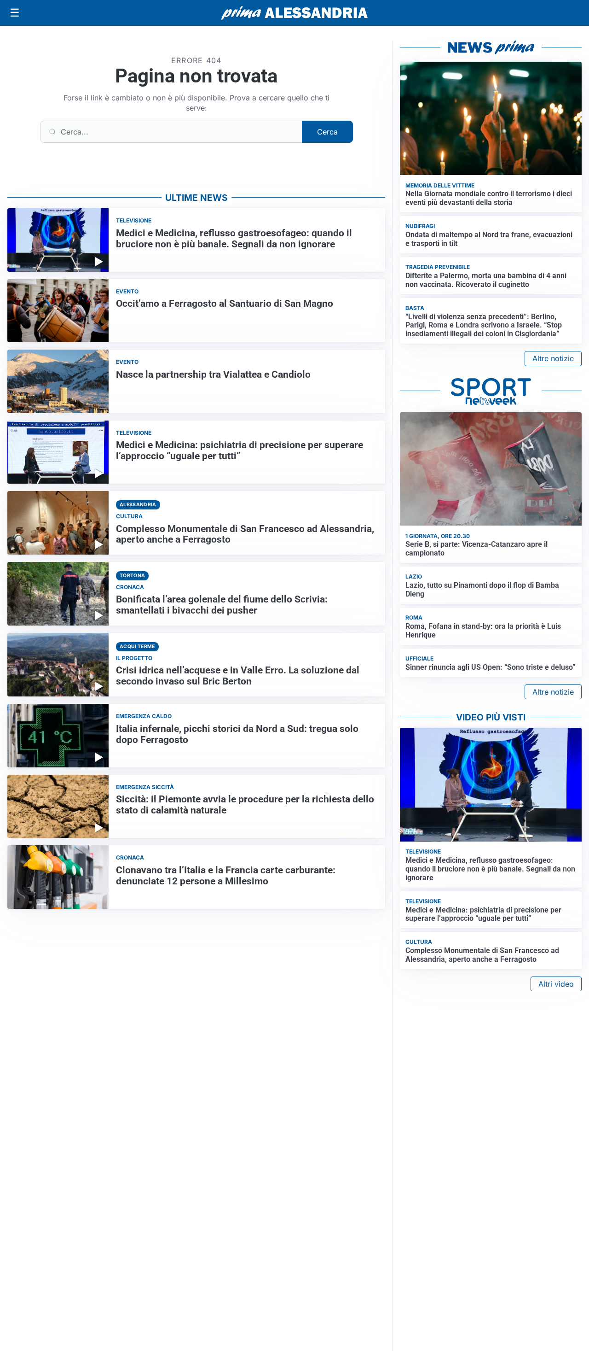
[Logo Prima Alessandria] (294, 13)
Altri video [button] (556, 983)
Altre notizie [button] (553, 358)
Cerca (327, 131)
